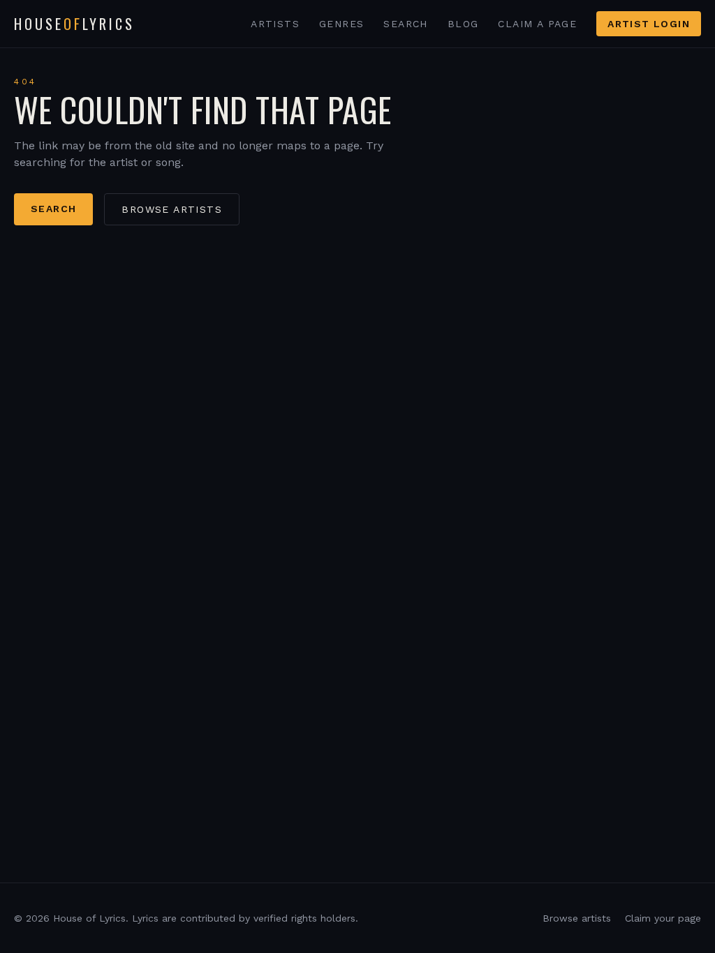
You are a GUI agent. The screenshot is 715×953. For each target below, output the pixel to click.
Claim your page (663, 918)
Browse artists (171, 209)
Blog (463, 23)
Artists (275, 23)
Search (405, 23)
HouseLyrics (74, 23)
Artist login (648, 23)
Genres (341, 23)
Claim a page (537, 23)
